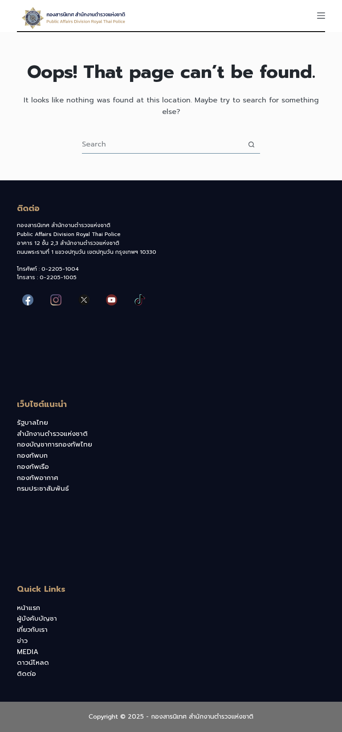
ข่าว (22, 641)
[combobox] (162, 144)
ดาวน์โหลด (33, 662)
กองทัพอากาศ (37, 478)
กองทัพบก (32, 455)
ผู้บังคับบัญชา (37, 618)
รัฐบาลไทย (32, 422)
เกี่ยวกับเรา (32, 629)
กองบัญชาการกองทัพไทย (54, 444)
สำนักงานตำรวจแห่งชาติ (52, 434)
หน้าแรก (28, 608)
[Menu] (321, 16)
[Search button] (251, 144)
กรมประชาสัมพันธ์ (43, 488)
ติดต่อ (26, 674)
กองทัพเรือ (33, 467)
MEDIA (27, 652)
